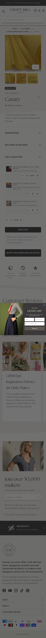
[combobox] (27, 323)
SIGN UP (34, 328)
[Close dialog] (44, 305)
